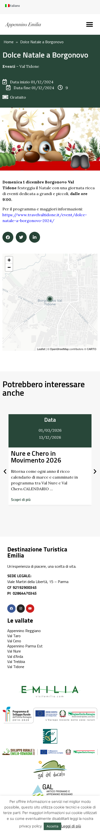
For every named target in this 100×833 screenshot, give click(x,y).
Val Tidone (29, 66)
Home (9, 42)
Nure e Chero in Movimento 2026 (36, 456)
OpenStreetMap (59, 349)
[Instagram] (21, 608)
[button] (89, 24)
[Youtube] (30, 608)
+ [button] (9, 260)
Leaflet (41, 349)
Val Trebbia (16, 661)
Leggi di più (71, 826)
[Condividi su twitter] (21, 237)
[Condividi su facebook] (7, 237)
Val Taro (14, 636)
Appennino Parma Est (25, 646)
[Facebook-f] (11, 608)
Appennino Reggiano (24, 631)
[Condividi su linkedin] (34, 237)
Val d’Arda (15, 656)
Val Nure (14, 651)
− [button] (9, 267)
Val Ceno (14, 641)
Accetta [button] (52, 826)
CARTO (91, 349)
